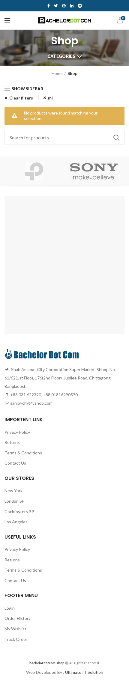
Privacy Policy (17, 432)
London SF (14, 501)
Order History (17, 618)
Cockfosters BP (19, 511)
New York (13, 490)
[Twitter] (56, 6)
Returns (12, 442)
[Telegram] (80, 6)
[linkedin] (72, 6)
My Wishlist (15, 628)
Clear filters (21, 97)
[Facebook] (48, 6)
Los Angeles (16, 521)
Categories (61, 56)
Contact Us (15, 462)
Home (57, 73)
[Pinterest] (64, 6)
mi (50, 97)
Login (9, 608)
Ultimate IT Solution (83, 672)
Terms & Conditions (23, 452)
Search (116, 137)
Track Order (15, 639)
